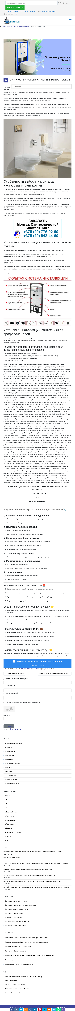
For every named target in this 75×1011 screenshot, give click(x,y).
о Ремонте (8, 828)
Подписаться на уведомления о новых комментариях (24, 702)
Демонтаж (8, 767)
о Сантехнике (9, 816)
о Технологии (9, 824)
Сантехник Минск (11, 981)
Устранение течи (11, 775)
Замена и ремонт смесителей (15, 985)
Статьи (7, 796)
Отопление (8, 747)
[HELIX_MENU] (70, 20)
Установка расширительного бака (16, 909)
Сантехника (9, 759)
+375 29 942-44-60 (12, 12)
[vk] (66, 3)
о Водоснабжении (11, 812)
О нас (7, 840)
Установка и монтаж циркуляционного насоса (20, 905)
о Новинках (8, 800)
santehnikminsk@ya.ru (48, 12)
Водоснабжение (10, 751)
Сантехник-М (7, 26)
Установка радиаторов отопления (16, 901)
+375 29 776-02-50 (29, 12)
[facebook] (58, 3)
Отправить (8, 726)
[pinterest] (60, 3)
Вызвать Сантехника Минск (14, 993)
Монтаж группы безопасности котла (17, 921)
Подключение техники (12, 763)
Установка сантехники (21, 26)
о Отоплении (9, 808)
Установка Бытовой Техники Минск (17, 989)
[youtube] (63, 3)
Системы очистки (11, 779)
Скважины (8, 771)
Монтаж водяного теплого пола (15, 925)
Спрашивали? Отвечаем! (13, 832)
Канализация (9, 755)
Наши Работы (9, 836)
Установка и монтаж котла (14, 913)
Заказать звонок (15, 8)
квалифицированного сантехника (54, 273)
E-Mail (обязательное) (11, 693)
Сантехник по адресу (12, 783)
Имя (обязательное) (10, 685)
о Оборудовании (10, 820)
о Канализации (10, 804)
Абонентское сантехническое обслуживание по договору (24, 977)
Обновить (7, 715)
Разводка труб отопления (13, 917)
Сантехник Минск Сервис (13, 743)
